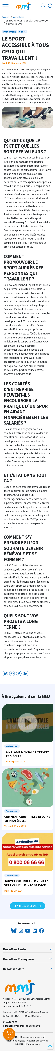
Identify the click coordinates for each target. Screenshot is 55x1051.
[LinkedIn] (25, 673)
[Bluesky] (5, 673)
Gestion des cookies (37, 1040)
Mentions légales (16, 1040)
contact (10, 1037)
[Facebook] (19, 673)
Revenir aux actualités (27, 905)
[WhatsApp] (12, 673)
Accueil (5, 16)
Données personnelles (32, 1036)
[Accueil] (23, 6)
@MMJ (14, 1036)
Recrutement (33, 1044)
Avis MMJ (19, 1044)
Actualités (18, 16)
